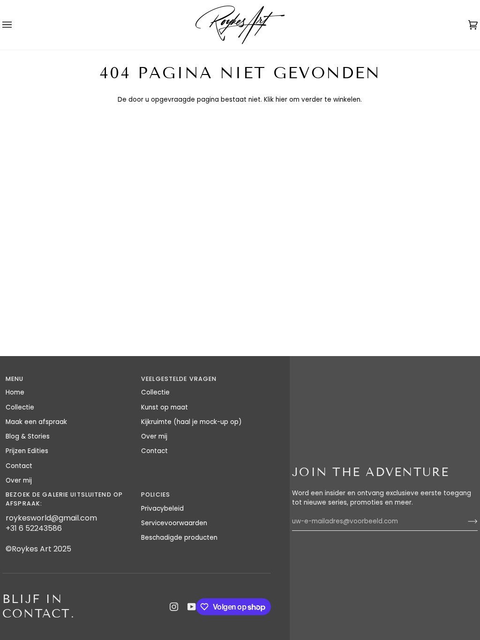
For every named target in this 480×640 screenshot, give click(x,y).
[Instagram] (174, 607)
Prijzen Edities (27, 451)
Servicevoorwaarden (174, 523)
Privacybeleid (162, 508)
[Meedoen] (465, 521)
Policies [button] (155, 495)
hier (281, 99)
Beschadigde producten (179, 537)
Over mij (19, 480)
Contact (19, 465)
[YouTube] (192, 607)
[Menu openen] (16, 25)
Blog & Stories (28, 436)
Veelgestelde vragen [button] (179, 379)
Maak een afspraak (36, 421)
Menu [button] (15, 379)
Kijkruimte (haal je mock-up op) (191, 421)
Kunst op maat (164, 407)
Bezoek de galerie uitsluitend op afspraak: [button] (64, 499)
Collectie (20, 407)
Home (15, 392)
